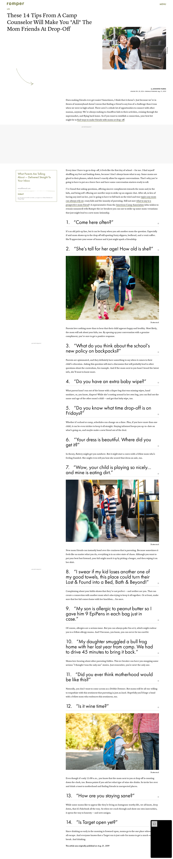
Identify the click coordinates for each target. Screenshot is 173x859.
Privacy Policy (21, 199)
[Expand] (153, 822)
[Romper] (15, 4)
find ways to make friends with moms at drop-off (100, 119)
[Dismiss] (169, 822)
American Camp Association (130, 204)
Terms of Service (46, 198)
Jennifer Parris (159, 89)
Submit (21, 194)
